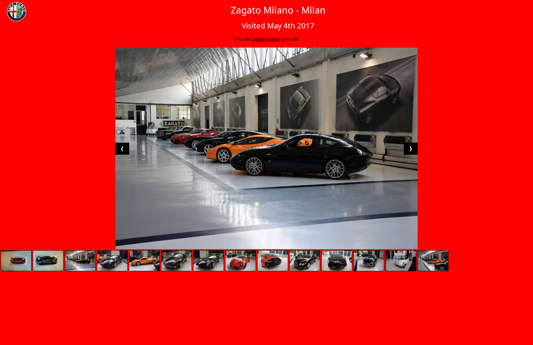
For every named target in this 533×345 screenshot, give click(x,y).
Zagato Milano (265, 39)
